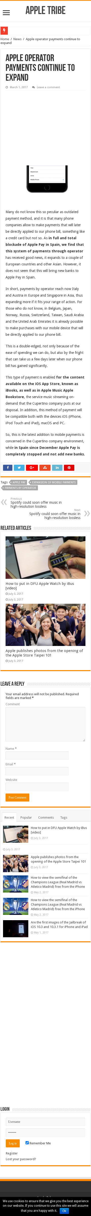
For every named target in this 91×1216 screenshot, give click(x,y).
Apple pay (19, 482)
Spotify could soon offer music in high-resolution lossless (36, 502)
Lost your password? (21, 1159)
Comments (46, 817)
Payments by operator (20, 488)
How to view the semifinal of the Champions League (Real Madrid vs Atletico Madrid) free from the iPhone (58, 882)
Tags (63, 817)
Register (12, 1153)
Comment (13, 704)
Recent (9, 817)
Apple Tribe (46, 11)
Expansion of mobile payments (54, 482)
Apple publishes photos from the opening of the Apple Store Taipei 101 (44, 653)
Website (11, 780)
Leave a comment (48, 87)
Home (5, 39)
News (17, 39)
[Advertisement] (43, 124)
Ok (64, 1211)
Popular (26, 817)
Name (11, 749)
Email (11, 764)
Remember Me (40, 1143)
